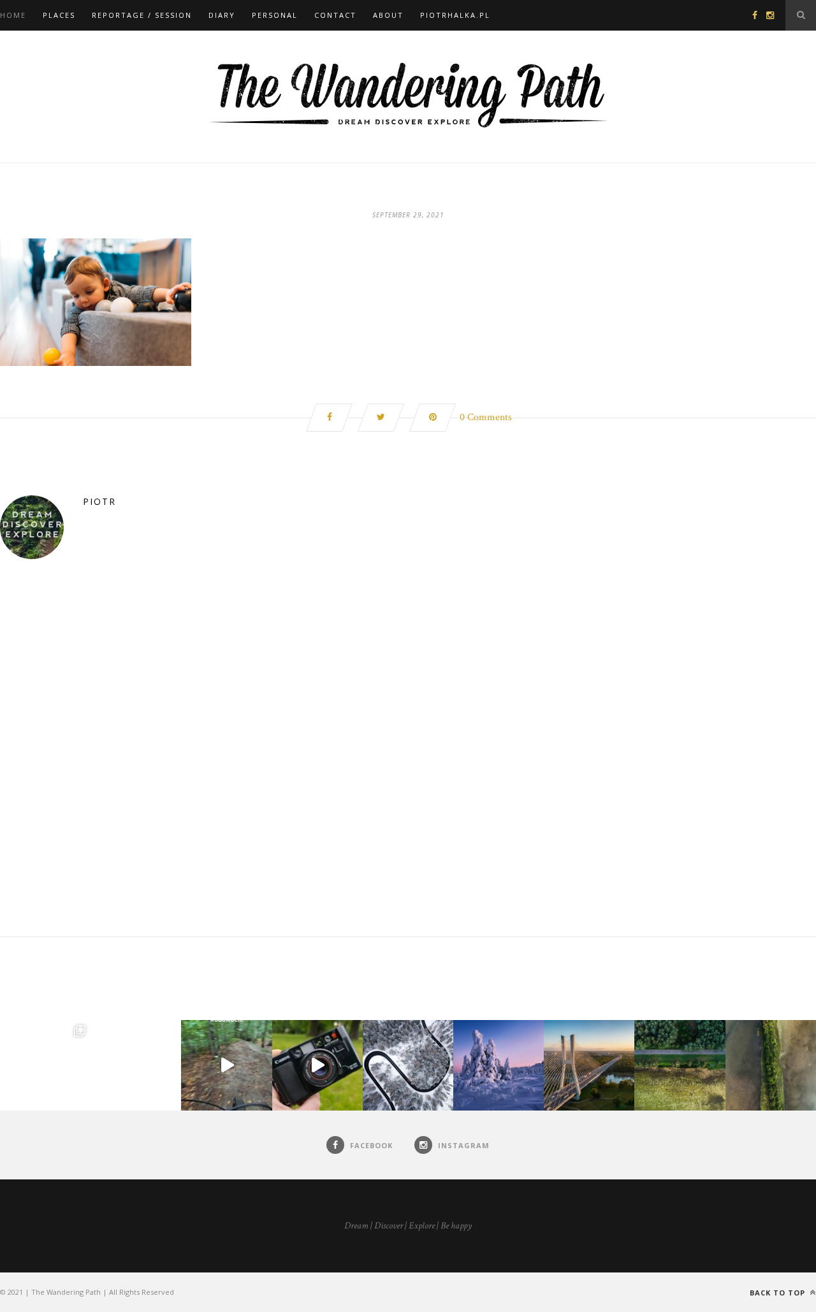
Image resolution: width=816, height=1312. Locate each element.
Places (59, 15)
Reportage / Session (142, 15)
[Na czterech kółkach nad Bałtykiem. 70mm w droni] (136, 1065)
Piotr (99, 501)
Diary (221, 15)
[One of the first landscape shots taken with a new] (498, 1065)
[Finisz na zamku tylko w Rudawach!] (226, 1065)
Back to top (779, 1292)
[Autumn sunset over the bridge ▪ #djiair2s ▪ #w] (589, 1065)
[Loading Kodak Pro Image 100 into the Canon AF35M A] (317, 1065)
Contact (335, 15)
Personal (275, 15)
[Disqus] (408, 773)
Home (13, 15)
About (388, 15)
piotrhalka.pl (455, 15)
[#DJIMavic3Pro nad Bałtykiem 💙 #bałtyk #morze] (45, 1065)
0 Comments (486, 417)
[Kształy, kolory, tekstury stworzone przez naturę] (770, 1065)
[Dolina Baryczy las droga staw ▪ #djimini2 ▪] (679, 1065)
